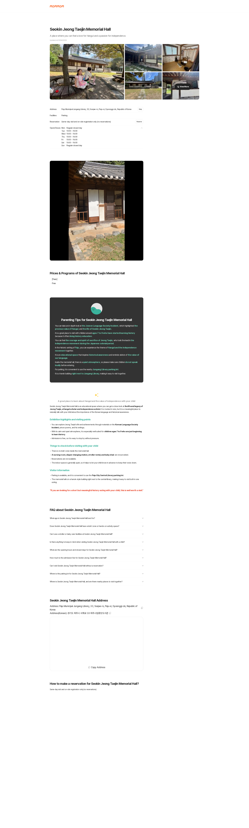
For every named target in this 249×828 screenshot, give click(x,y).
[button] (142, 128)
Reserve (139, 122)
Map (140, 109)
